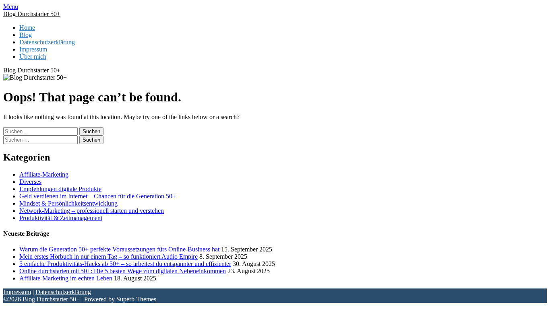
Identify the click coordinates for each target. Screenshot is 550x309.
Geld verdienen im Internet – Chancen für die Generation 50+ (97, 196)
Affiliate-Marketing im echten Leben (65, 278)
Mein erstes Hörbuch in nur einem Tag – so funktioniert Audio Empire (108, 256)
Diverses (30, 181)
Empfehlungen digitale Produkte (60, 188)
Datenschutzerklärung (47, 42)
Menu (10, 6)
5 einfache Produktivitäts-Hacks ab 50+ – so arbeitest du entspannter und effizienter (125, 263)
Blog (25, 34)
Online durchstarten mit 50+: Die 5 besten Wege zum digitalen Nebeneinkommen (122, 271)
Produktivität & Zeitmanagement (60, 217)
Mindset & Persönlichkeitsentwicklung (68, 203)
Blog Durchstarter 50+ (31, 13)
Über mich (32, 56)
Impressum (33, 49)
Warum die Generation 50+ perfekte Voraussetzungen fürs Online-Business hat (119, 249)
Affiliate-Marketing (43, 174)
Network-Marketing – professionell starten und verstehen (91, 210)
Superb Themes (136, 299)
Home (27, 27)
